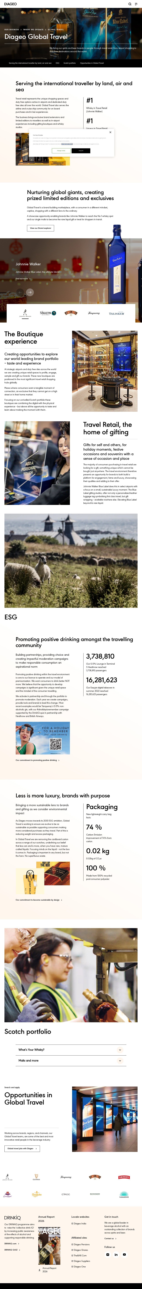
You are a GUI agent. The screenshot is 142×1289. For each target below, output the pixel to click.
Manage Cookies (61, 150)
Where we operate (33, 30)
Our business (11, 30)
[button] (136, 4)
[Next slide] (30, 292)
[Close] (110, 132)
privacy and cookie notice (67, 144)
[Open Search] (130, 4)
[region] (71, 143)
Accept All (81, 150)
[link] (30, 63)
